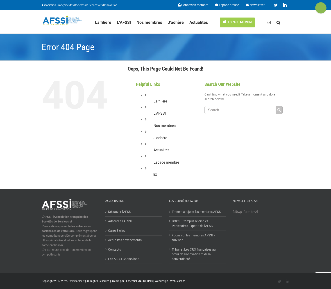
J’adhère (160, 138)
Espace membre (166, 162)
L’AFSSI (160, 113)
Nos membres (165, 126)
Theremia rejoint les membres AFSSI (197, 211)
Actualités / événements (125, 240)
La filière (160, 101)
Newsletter (257, 5)
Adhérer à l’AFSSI (120, 221)
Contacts (114, 249)
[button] (278, 21)
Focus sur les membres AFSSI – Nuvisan (193, 237)
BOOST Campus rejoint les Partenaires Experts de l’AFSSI (192, 223)
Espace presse (228, 5)
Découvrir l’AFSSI (119, 211)
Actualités (161, 150)
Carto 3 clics (116, 230)
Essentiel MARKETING (139, 281)
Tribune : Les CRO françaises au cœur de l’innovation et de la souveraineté (194, 254)
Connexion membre (194, 5)
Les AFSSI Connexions (123, 259)
